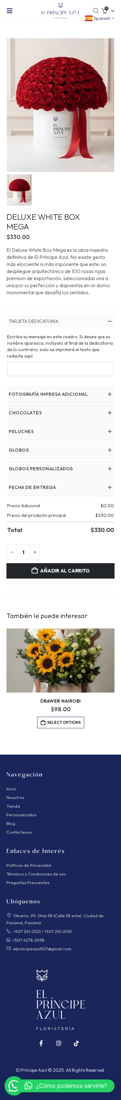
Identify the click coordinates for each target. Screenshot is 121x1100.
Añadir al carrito (64, 571)
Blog (10, 823)
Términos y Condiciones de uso (36, 873)
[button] (11, 10)
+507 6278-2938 (29, 940)
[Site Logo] (60, 11)
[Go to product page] (60, 660)
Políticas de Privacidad (28, 865)
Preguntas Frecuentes (27, 882)
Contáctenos (19, 832)
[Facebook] (41, 1043)
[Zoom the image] (60, 972)
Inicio (11, 788)
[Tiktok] (76, 1043)
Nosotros (15, 797)
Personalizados (21, 814)
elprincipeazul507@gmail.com (42, 948)
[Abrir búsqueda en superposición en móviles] (96, 10)
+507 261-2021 (27, 931)
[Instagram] (59, 1043)
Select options (64, 722)
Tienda (13, 806)
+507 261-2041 (58, 931)
